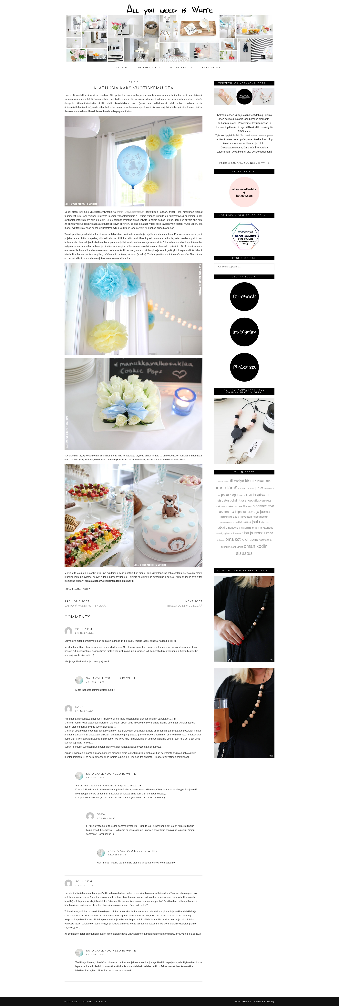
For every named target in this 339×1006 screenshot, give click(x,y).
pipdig (270, 1002)
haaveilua (234, 527)
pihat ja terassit (253, 533)
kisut (249, 480)
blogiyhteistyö (263, 506)
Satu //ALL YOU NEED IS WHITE (111, 678)
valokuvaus (265, 501)
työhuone (221, 540)
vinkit (240, 546)
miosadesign (260, 516)
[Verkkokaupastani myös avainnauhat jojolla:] (244, 463)
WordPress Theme (248, 1002)
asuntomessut (227, 522)
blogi (233, 495)
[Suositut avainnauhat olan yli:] (244, 661)
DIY (245, 506)
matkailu (221, 527)
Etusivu (122, 67)
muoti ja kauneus (262, 527)
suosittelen (269, 488)
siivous (265, 522)
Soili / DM (83, 629)
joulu (256, 522)
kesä (269, 533)
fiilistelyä (237, 481)
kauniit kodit (244, 495)
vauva (247, 522)
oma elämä (73, 589)
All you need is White (90, 1002)
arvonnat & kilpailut (232, 511)
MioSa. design (181, 67)
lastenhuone (226, 517)
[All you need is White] (169, 32)
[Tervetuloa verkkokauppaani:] (244, 103)
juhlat (259, 488)
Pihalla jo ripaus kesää (184, 603)
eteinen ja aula (246, 488)
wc (219, 495)
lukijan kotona (223, 482)
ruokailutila (263, 481)
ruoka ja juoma (258, 512)
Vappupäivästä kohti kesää (85, 603)
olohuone (250, 539)
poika (87, 589)
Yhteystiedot (212, 67)
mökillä (218, 533)
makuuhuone (234, 506)
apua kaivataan (242, 516)
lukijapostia (246, 528)
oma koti (233, 539)
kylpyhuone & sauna (231, 533)
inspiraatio (262, 495)
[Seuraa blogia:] (244, 310)
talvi (250, 506)
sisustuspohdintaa (230, 500)
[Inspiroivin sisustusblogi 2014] (244, 249)
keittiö (238, 522)
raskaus (220, 506)
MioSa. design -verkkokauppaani (254, 135)
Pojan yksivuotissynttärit (130, 212)
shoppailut (252, 500)
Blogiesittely (149, 67)
